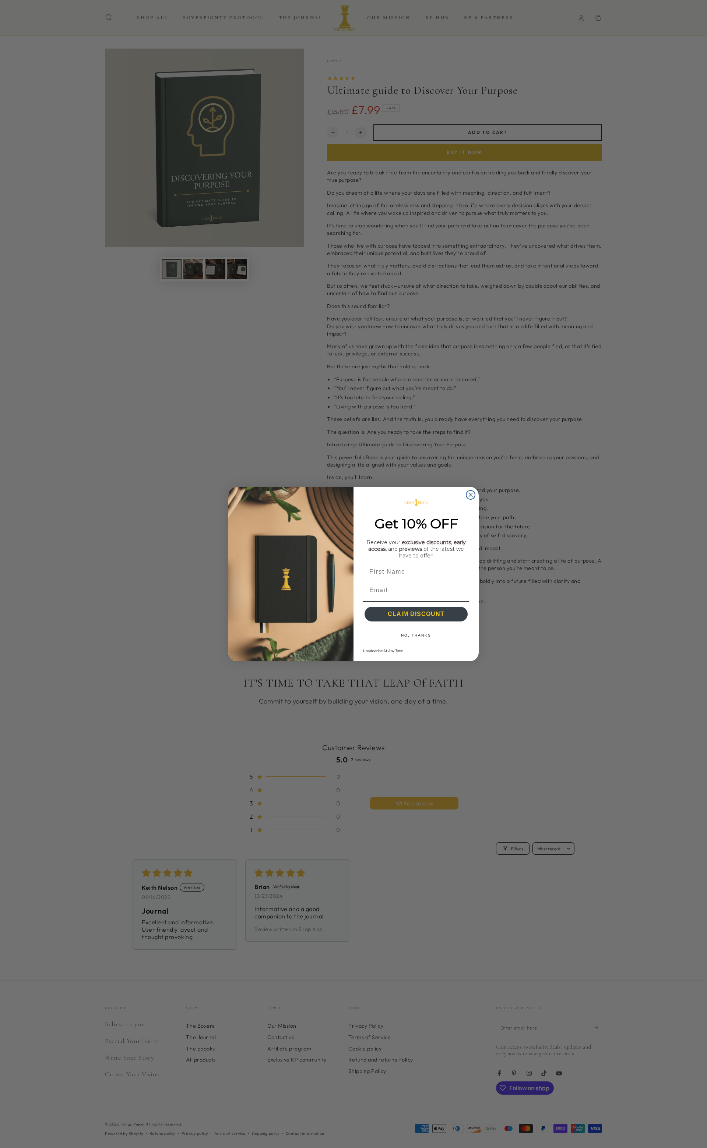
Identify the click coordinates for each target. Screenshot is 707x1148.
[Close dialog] (470, 494)
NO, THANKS (416, 635)
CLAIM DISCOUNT (416, 614)
